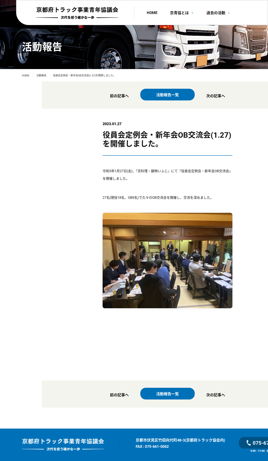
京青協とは (182, 12)
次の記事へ (215, 95)
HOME (152, 12)
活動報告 (41, 75)
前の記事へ (119, 95)
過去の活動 (218, 12)
